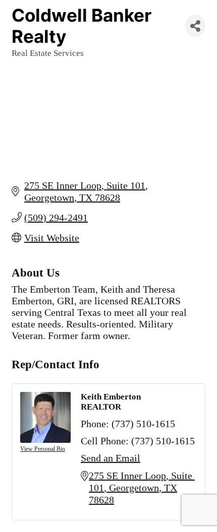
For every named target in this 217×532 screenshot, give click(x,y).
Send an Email (110, 457)
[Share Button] (195, 26)
